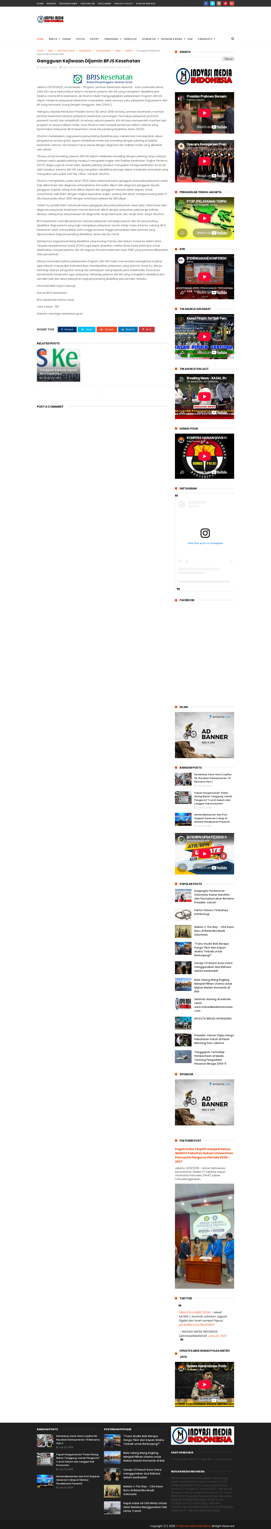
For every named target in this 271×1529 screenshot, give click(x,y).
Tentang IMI (87, 3)
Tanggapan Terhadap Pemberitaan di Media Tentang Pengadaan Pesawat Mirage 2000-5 (210, 1058)
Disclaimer (104, 3)
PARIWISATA (205, 39)
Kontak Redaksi (145, 3)
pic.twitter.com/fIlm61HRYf (196, 1325)
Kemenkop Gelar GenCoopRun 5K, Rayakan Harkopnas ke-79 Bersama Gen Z (213, 778)
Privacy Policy (123, 3)
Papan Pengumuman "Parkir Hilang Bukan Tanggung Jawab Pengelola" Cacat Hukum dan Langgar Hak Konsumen (213, 798)
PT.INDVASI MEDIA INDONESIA (193, 1526)
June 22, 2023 (217, 1336)
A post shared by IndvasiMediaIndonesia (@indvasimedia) (212, 581)
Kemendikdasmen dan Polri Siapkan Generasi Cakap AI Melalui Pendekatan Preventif (212, 818)
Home (40, 39)
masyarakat (103, 50)
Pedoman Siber (68, 3)
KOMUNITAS (149, 39)
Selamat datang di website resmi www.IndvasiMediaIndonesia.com (213, 1005)
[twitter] (212, 3)
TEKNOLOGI (130, 39)
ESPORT (94, 39)
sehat (128, 50)
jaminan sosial (66, 50)
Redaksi (51, 3)
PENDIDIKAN (111, 39)
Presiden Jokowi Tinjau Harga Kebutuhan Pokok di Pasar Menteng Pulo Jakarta (214, 1039)
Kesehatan (85, 50)
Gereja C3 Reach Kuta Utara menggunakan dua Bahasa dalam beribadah (213, 967)
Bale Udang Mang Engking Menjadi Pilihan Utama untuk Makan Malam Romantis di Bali (213, 985)
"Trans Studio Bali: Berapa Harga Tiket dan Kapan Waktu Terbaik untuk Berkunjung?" (211, 949)
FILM (190, 39)
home (40, 3)
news (118, 50)
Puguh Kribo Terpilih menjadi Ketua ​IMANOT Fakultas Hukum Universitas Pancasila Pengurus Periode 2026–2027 (204, 1155)
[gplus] (232, 3)
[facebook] (206, 3)
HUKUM (66, 39)
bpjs (50, 50)
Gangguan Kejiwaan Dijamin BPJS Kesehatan (58, 372)
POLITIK (80, 39)
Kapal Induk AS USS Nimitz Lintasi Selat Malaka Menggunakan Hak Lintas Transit (145, 1507)
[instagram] (219, 3)
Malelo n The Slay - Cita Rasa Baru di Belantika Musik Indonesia (214, 931)
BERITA (53, 39)
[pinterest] (225, 3)
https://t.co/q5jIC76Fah (195, 1312)
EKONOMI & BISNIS (171, 39)
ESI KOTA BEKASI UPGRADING (213, 1018)
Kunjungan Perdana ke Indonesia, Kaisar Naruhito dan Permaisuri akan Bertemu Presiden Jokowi (214, 896)
